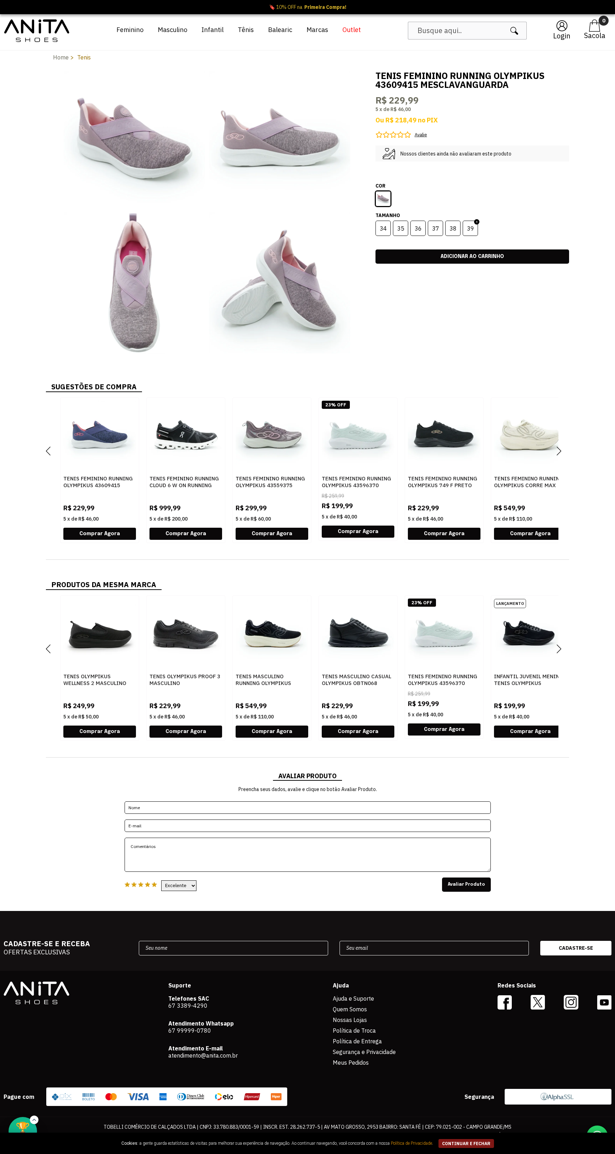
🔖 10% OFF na (307, 7)
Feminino (129, 30)
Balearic (280, 30)
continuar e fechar (466, 1143)
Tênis (246, 30)
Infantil (212, 30)
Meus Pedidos (351, 1062)
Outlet (351, 30)
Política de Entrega (357, 1041)
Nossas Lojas (350, 1019)
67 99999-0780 (189, 1030)
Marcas (317, 30)
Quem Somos (350, 1009)
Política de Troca (354, 1030)
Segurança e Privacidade (364, 1051)
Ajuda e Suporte (353, 998)
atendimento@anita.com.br (203, 1055)
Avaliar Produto (466, 884)
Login (562, 36)
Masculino (172, 30)
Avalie (421, 135)
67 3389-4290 (187, 1005)
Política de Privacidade (411, 1143)
